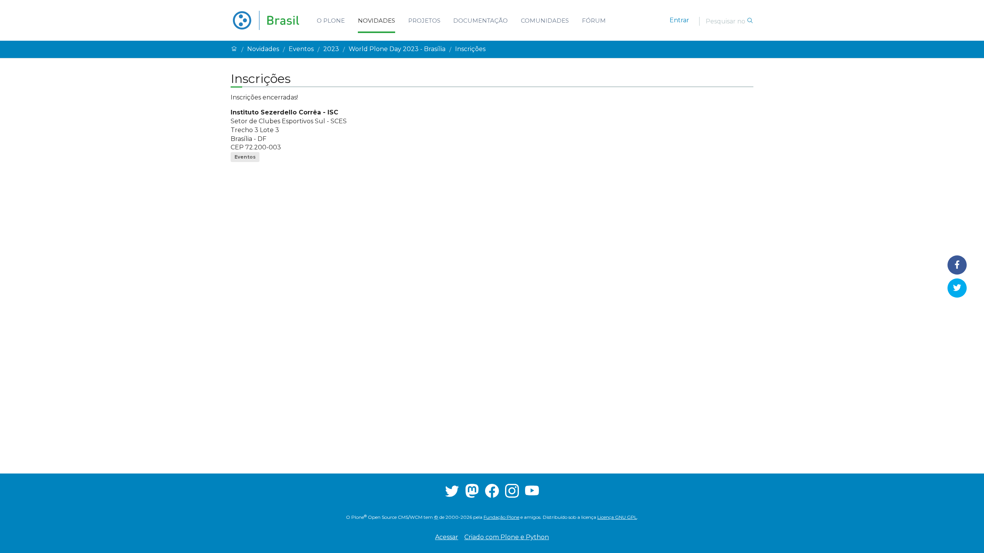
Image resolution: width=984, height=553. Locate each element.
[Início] (234, 49)
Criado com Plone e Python (506, 537)
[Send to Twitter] (957, 287)
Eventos (301, 49)
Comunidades (545, 20)
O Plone (331, 20)
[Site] (266, 20)
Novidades (376, 20)
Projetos (424, 20)
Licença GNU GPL (617, 517)
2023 (331, 49)
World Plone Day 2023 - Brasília (397, 49)
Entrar (679, 20)
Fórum (594, 20)
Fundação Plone (501, 517)
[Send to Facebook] (956, 264)
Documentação (480, 20)
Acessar (446, 537)
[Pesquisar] (749, 21)
